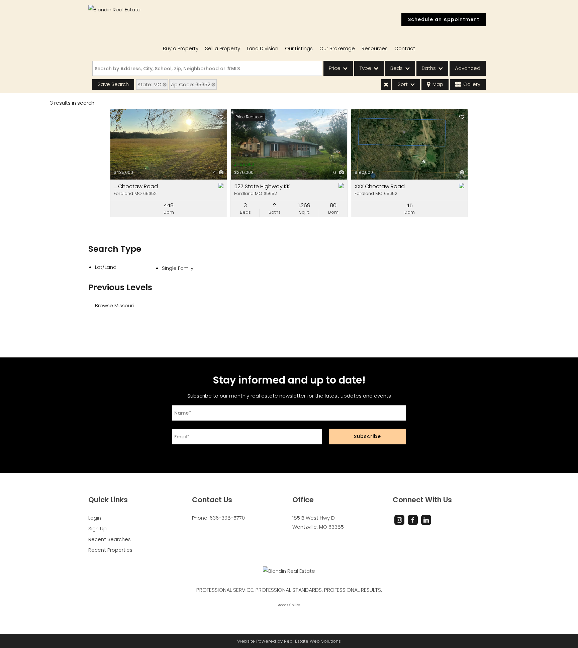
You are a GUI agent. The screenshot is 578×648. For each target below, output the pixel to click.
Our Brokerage (337, 48)
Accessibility (289, 605)
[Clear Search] (386, 84)
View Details (168, 144)
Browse (114, 305)
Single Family (177, 268)
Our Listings (299, 48)
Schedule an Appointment (443, 19)
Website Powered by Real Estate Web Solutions (289, 641)
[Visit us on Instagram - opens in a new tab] (399, 520)
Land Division (262, 48)
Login (94, 517)
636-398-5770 (227, 517)
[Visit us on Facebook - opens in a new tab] (413, 520)
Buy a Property (180, 48)
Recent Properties (110, 549)
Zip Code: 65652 (190, 84)
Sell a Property (222, 48)
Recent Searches (109, 539)
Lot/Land (105, 267)
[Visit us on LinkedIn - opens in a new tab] (426, 520)
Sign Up (97, 528)
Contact (404, 48)
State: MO (149, 84)
